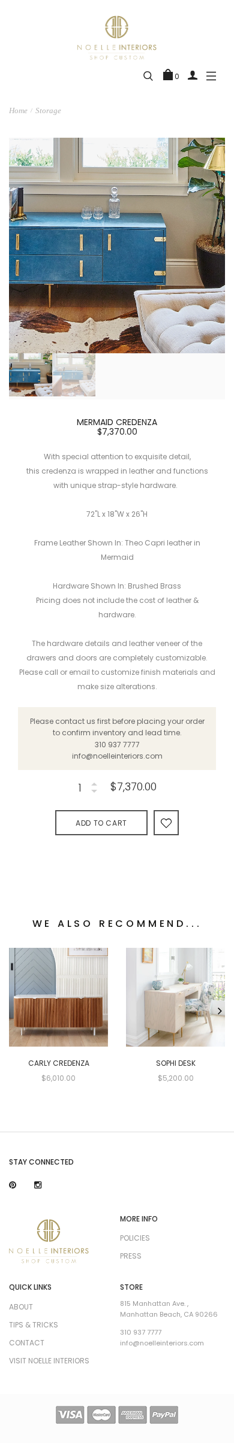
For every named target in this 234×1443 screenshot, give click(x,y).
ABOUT (21, 1307)
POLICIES (135, 1238)
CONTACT (26, 1343)
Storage (48, 110)
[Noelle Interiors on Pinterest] (12, 1185)
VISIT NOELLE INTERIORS (49, 1361)
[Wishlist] (166, 822)
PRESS (131, 1256)
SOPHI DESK (176, 1063)
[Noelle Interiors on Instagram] (37, 1185)
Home (18, 110)
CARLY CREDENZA (58, 1063)
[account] (192, 75)
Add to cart (101, 823)
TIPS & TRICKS (33, 1325)
